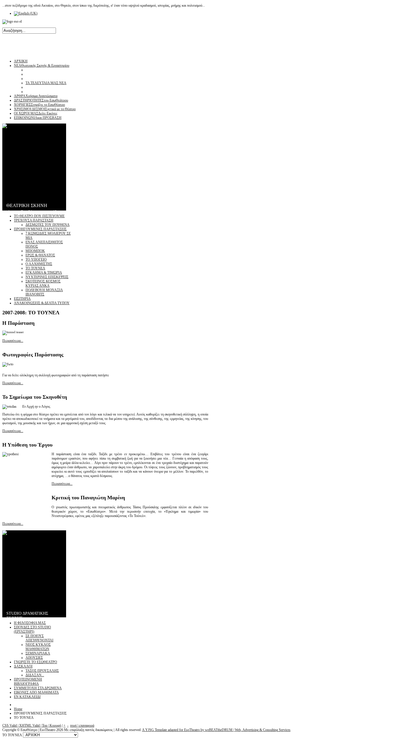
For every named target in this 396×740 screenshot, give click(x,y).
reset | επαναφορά (82, 725)
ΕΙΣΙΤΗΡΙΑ (22, 299)
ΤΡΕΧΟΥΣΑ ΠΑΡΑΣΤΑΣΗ (33, 220)
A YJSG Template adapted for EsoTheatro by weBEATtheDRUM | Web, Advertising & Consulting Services (216, 730)
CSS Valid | (10, 725)
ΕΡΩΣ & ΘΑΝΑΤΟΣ (40, 255)
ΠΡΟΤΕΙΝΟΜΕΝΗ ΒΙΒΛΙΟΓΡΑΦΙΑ (28, 681)
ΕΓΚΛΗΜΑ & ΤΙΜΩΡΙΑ (44, 273)
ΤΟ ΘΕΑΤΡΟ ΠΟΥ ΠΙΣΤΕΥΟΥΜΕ (39, 216)
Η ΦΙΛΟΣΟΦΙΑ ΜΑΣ (30, 623)
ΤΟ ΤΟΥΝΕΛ (35, 268)
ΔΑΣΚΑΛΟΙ (23, 666)
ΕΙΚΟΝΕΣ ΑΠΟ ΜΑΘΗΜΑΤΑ (36, 692)
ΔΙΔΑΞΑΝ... (35, 675)
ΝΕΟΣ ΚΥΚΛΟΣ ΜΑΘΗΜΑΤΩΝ (38, 647)
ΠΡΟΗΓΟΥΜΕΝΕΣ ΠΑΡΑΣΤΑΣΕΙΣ (40, 229)
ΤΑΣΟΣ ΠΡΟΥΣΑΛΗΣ (42, 671)
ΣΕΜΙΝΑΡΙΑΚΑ (38, 653)
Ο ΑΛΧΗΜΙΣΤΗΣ (39, 264)
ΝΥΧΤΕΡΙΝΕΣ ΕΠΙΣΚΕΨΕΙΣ (47, 277)
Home (18, 709)
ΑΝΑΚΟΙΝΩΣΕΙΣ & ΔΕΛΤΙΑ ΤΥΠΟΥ (42, 303)
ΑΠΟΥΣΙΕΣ (34, 658)
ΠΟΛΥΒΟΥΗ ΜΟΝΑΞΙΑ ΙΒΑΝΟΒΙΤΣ (44, 292)
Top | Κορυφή (51, 725)
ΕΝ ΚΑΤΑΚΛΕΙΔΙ (27, 697)
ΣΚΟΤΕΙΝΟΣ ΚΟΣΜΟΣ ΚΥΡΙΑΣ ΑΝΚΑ (43, 283)
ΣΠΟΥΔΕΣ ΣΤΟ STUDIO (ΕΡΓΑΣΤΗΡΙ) (32, 629)
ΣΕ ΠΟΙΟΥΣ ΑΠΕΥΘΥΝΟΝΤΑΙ (39, 638)
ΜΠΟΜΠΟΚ (35, 251)
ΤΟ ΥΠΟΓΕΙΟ (36, 259)
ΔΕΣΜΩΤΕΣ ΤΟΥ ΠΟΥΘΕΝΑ (48, 225)
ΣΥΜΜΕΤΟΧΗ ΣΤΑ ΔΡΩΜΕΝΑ (38, 688)
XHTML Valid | (30, 725)
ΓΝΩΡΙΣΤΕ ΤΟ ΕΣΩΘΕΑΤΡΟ (35, 662)
